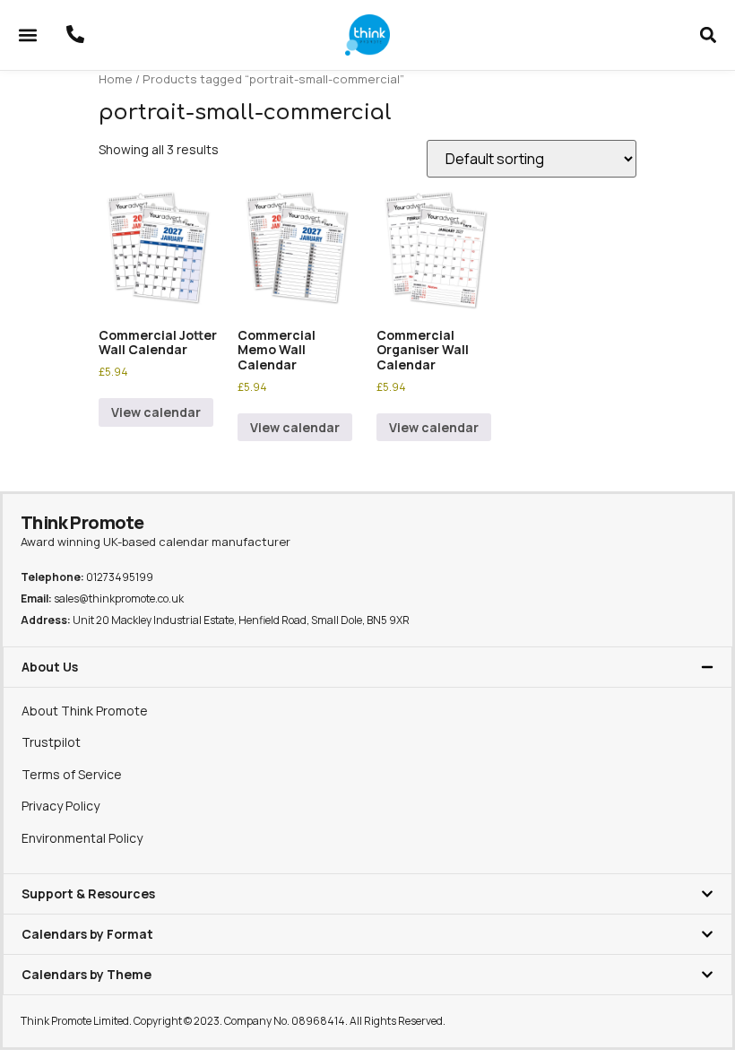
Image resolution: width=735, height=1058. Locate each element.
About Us (50, 666)
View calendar (156, 412)
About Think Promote (85, 710)
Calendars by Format (87, 933)
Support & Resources (88, 893)
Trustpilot (51, 741)
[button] (27, 35)
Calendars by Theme (86, 974)
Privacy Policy (60, 805)
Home (116, 79)
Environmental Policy (82, 837)
